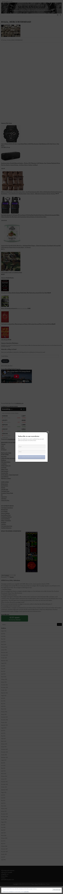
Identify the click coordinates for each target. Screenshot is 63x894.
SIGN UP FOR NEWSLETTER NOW (31, 457)
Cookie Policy (26, 891)
